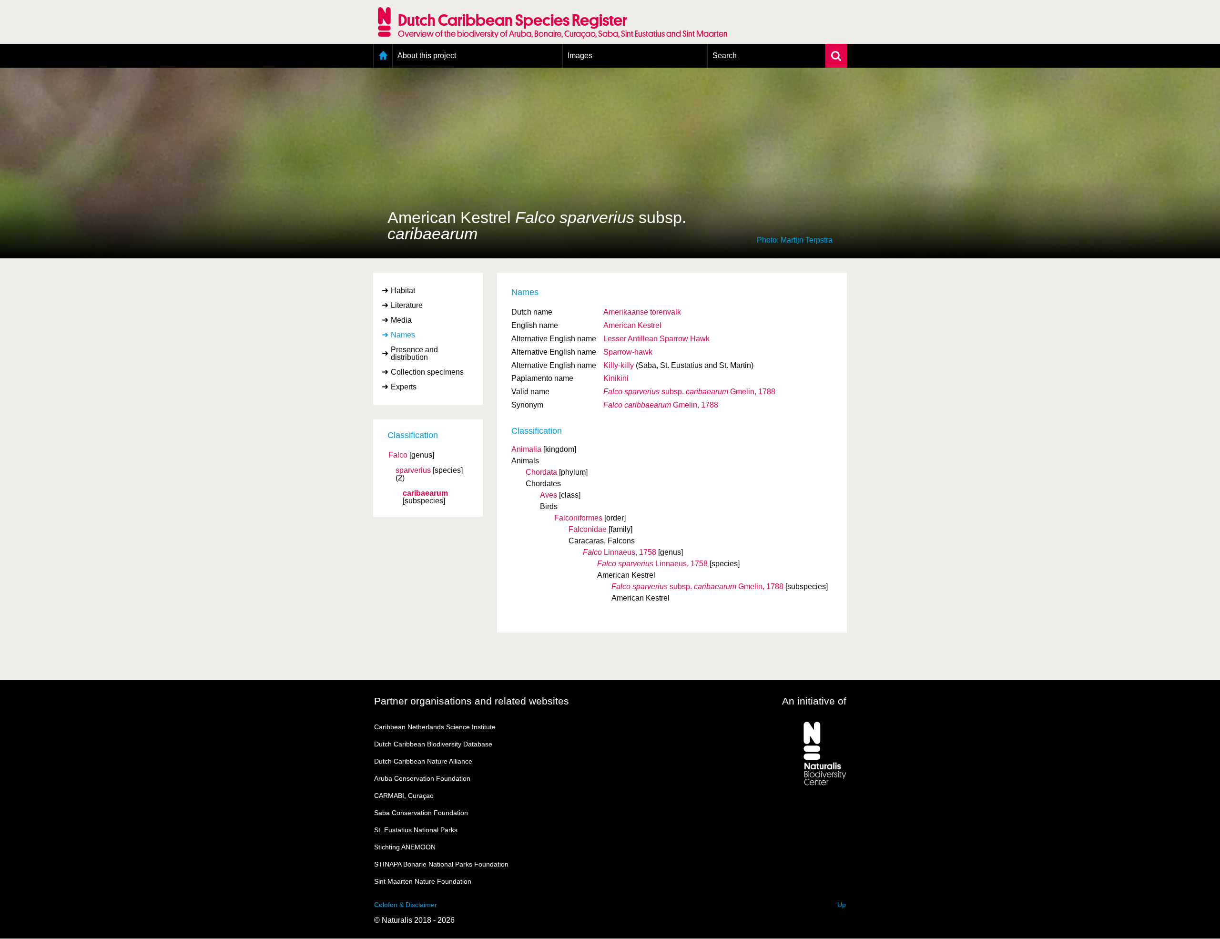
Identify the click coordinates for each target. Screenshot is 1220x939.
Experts (404, 387)
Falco (397, 455)
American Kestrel (632, 325)
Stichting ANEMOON (405, 847)
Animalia (526, 449)
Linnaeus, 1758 (619, 552)
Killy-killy (618, 365)
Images (580, 55)
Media (401, 320)
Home (383, 56)
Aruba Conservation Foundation (422, 778)
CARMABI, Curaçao (404, 795)
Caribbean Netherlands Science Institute (435, 727)
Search (724, 55)
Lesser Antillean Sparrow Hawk (656, 339)
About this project (426, 55)
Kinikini (616, 378)
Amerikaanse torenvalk (642, 312)
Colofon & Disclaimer (405, 904)
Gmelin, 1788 (689, 392)
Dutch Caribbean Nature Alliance (423, 761)
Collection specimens (427, 372)
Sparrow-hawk (627, 352)
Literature (407, 305)
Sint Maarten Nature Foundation (422, 881)
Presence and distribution (414, 353)
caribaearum (425, 493)
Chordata (541, 472)
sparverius (413, 470)
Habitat (403, 290)
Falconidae (588, 529)
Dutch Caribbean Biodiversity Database (433, 744)
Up (841, 904)
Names (403, 335)
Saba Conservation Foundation (421, 813)
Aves (548, 495)
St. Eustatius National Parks (416, 830)
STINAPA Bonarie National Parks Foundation (441, 864)
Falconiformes (578, 518)
